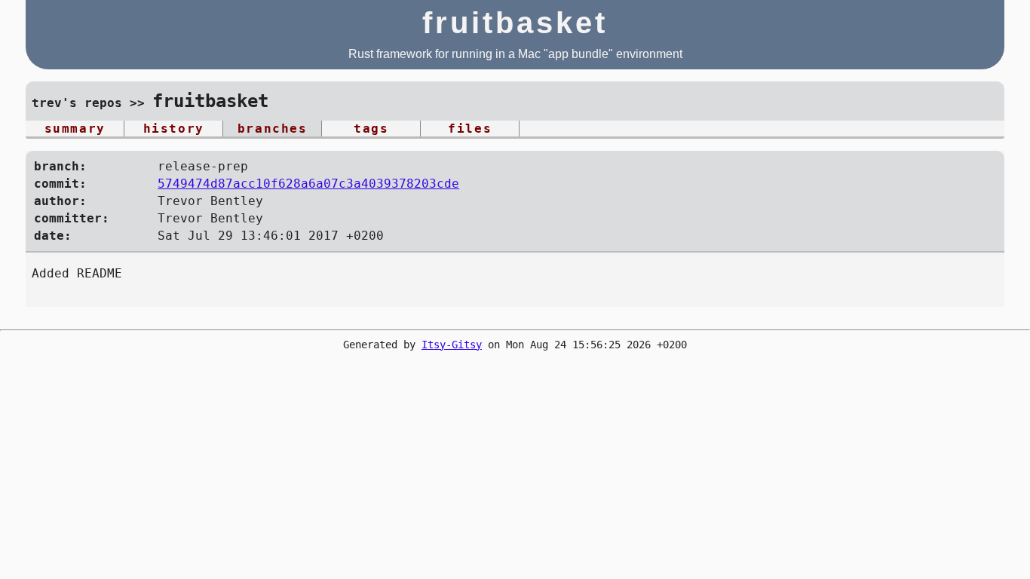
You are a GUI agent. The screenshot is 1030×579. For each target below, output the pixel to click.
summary (75, 128)
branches (273, 128)
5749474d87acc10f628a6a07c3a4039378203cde (308, 183)
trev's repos (77, 103)
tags (371, 128)
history (173, 128)
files (470, 128)
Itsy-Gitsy (452, 345)
